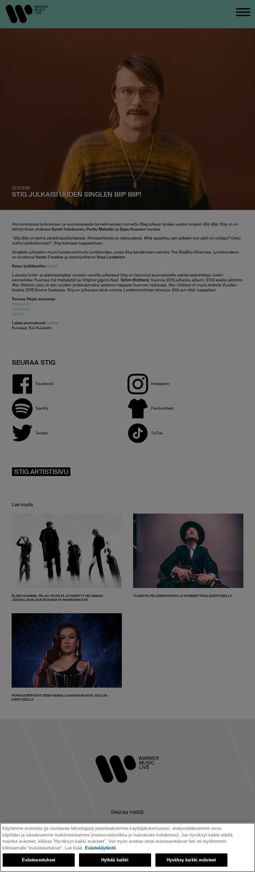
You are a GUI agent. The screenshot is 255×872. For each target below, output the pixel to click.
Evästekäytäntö (100, 847)
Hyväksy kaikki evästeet (191, 859)
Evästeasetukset (38, 859)
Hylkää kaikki (115, 859)
